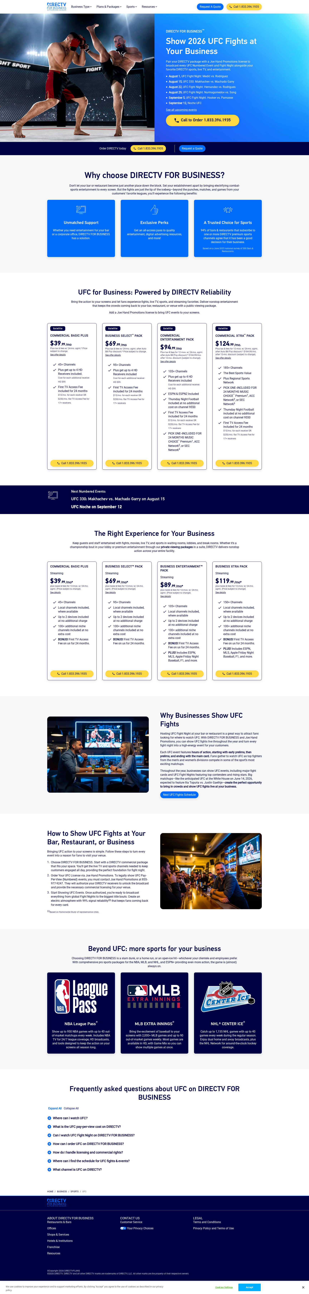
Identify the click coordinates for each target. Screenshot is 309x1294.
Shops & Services (58, 1234)
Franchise (53, 1247)
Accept (249, 1287)
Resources (53, 1253)
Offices (51, 1228)
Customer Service (131, 1222)
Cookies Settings (224, 1287)
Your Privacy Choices (140, 1228)
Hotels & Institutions (60, 1241)
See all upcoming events (181, 110)
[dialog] (72, 354)
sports (75, 1191)
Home (50, 1191)
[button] (154, 1118)
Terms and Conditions (207, 1222)
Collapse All (71, 1108)
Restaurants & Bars (59, 1222)
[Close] (303, 1287)
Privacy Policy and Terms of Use (213, 1228)
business (62, 1191)
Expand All (55, 1108)
